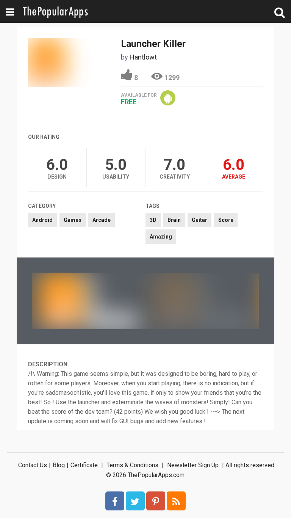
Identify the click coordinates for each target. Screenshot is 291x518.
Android (42, 220)
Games (72, 220)
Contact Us (32, 465)
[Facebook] (114, 500)
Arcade (101, 220)
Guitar (199, 220)
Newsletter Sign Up (193, 465)
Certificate (84, 465)
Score (225, 220)
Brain (174, 220)
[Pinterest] (155, 500)
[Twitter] (135, 500)
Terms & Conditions (132, 465)
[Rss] (176, 500)
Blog (59, 465)
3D (153, 220)
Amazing (161, 237)
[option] (89, 301)
